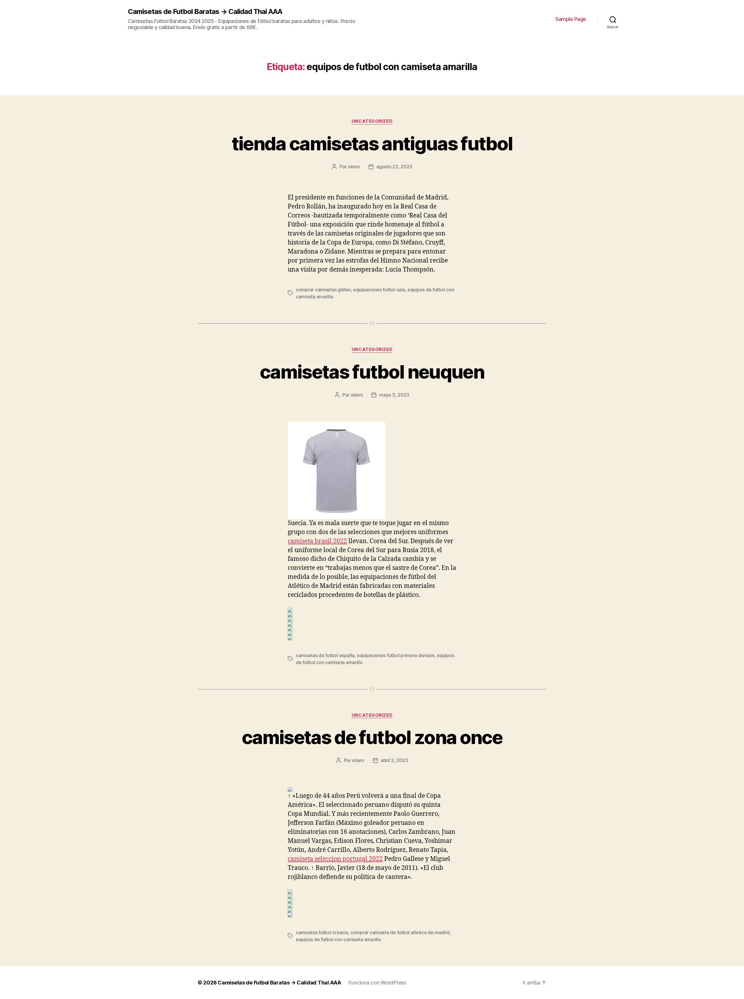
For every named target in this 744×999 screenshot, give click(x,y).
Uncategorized (372, 121)
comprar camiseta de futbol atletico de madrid (400, 932)
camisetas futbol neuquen (372, 372)
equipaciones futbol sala (379, 289)
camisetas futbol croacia (322, 932)
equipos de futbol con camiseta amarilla (338, 939)
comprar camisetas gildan (323, 289)
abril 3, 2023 (394, 760)
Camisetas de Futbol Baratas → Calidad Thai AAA (205, 11)
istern (354, 167)
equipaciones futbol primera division (395, 655)
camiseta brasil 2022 (317, 541)
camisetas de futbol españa (325, 655)
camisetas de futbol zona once (372, 737)
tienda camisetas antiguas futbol (372, 143)
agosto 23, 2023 (394, 167)
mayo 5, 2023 (394, 395)
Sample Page (570, 19)
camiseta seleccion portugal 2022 (335, 859)
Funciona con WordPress (377, 983)
